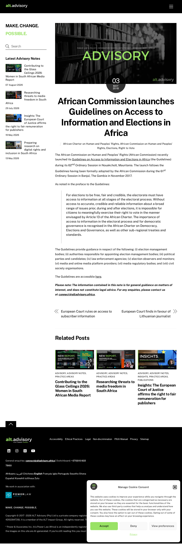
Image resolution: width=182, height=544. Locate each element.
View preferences (163, 525)
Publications (146, 380)
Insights (143, 376)
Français (47, 473)
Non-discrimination (102, 439)
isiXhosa (29, 478)
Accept (104, 525)
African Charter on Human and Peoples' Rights (91, 143)
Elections (111, 147)
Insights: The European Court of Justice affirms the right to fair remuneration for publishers (157, 394)
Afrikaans (11, 473)
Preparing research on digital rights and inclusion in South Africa (26, 148)
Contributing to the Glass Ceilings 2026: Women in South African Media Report (73, 388)
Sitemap (144, 439)
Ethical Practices (74, 439)
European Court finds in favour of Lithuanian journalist (146, 314)
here (98, 276)
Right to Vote (127, 147)
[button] (175, 487)
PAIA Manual (121, 439)
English (38, 473)
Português (63, 473)
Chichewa (28, 473)
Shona (82, 473)
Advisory (60, 373)
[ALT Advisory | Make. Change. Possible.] (17, 6)
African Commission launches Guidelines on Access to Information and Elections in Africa (116, 117)
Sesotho (74, 473)
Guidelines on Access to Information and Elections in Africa (111, 159)
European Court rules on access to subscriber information (86, 314)
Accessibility (56, 439)
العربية (19, 473)
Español (10, 478)
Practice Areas (64, 376)
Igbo (55, 473)
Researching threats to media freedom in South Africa (115, 386)
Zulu (36, 478)
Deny (133, 525)
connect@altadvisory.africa (77, 294)
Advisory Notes (76, 373)
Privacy (133, 534)
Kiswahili (19, 478)
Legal (88, 439)
